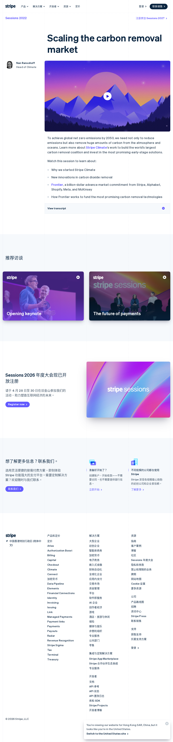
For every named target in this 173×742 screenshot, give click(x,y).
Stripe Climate (96, 147)
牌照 (133, 574)
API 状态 (94, 691)
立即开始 (94, 489)
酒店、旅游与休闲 (99, 616)
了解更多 (136, 489)
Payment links (56, 621)
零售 (91, 645)
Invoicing (53, 602)
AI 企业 (93, 602)
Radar (51, 635)
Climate (52, 569)
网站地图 (136, 579)
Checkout (53, 564)
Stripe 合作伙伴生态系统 (103, 663)
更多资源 (136, 588)
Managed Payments (59, 616)
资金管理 (94, 588)
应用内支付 (95, 579)
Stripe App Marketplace (103, 658)
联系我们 (13, 488)
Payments (53, 626)
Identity (52, 597)
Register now (16, 404)
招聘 (133, 606)
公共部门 (94, 640)
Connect (52, 574)
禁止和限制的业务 (141, 569)
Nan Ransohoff (25, 63)
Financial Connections (61, 593)
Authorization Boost (59, 550)
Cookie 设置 (138, 583)
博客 (133, 550)
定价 (77, 6)
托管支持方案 (138, 639)
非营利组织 (95, 631)
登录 (141, 6)
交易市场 (94, 583)
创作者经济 (95, 607)
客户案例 (136, 545)
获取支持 (136, 634)
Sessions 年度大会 (142, 560)
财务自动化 (95, 569)
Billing (51, 555)
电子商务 (94, 560)
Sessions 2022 (16, 18)
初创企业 (94, 545)
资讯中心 (136, 611)
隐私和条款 (137, 564)
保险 (91, 621)
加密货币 (52, 579)
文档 (91, 681)
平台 (91, 593)
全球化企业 (95, 574)
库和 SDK (94, 700)
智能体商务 (95, 550)
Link (50, 612)
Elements (53, 588)
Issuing (51, 607)
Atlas (50, 545)
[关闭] (166, 724)
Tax (49, 650)
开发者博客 (95, 710)
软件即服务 (95, 597)
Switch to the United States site (106, 733)
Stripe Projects (98, 705)
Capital (51, 560)
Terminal (52, 654)
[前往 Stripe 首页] (9, 536)
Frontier (57, 184)
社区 (133, 555)
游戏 (91, 612)
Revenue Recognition (60, 640)
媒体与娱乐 (95, 626)
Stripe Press (138, 616)
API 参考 (94, 686)
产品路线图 (137, 602)
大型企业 (94, 541)
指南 (133, 541)
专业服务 (94, 635)
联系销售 (157, 6)
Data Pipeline (55, 583)
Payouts (52, 631)
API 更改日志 (96, 696)
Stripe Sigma (55, 645)
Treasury (53, 659)
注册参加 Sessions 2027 (150, 18)
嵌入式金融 (95, 564)
